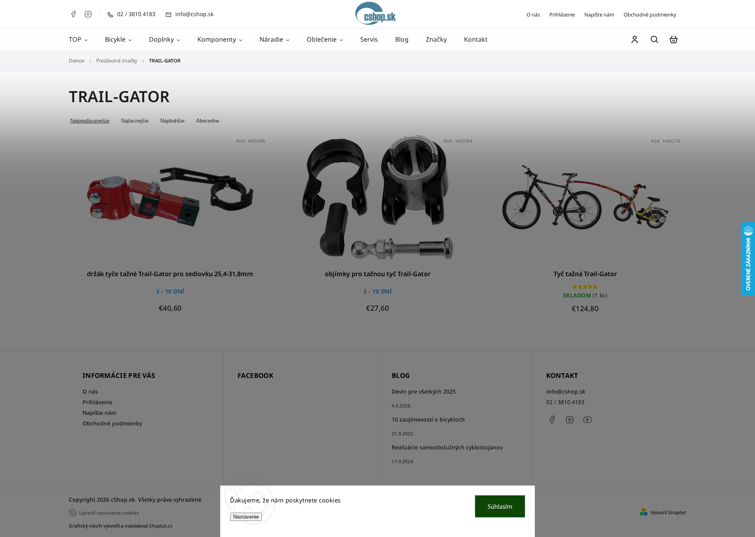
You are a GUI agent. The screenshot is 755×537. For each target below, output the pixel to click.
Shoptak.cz (161, 525)
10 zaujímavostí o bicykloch (428, 419)
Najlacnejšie (135, 121)
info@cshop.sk (566, 391)
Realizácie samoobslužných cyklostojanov (447, 447)
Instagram (88, 14)
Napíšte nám (599, 14)
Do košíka (151, 202)
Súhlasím (500, 506)
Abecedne (207, 121)
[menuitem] (82, 40)
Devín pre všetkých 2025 (424, 391)
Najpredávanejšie (89, 121)
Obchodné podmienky (650, 14)
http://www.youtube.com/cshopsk (587, 419)
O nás (533, 14)
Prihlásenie (562, 14)
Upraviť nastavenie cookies (109, 513)
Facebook (73, 14)
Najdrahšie (172, 121)
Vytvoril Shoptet (668, 512)
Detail (189, 202)
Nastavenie (246, 517)
